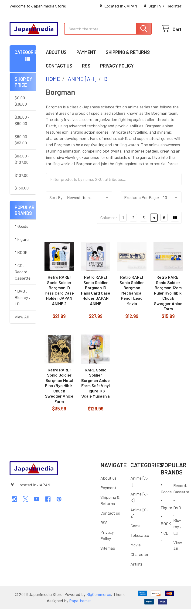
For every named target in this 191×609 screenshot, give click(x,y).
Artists (136, 563)
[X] (25, 499)
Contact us (59, 65)
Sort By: (56, 197)
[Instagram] (14, 499)
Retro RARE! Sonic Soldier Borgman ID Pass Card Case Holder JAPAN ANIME (95, 290)
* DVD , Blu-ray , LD (22, 297)
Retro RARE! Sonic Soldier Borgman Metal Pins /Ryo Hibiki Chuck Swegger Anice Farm (59, 385)
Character (139, 554)
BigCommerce (98, 594)
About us (56, 52)
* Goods (21, 226)
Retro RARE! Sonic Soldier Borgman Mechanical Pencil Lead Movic (131, 290)
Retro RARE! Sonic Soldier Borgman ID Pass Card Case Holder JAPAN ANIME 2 (59, 290)
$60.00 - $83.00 (22, 139)
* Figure (22, 239)
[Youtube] (36, 499)
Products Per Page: (141, 197)
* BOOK (21, 252)
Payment (86, 52)
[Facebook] (48, 499)
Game (135, 525)
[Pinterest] (59, 499)
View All (22, 316)
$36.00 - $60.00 (22, 120)
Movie (135, 544)
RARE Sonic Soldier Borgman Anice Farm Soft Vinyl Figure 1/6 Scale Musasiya (95, 383)
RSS (86, 65)
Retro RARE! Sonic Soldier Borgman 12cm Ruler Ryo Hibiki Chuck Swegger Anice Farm (168, 292)
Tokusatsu (139, 535)
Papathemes (80, 600)
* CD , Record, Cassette (23, 272)
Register (174, 5)
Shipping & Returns (128, 52)
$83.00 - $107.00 (22, 159)
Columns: (108, 217)
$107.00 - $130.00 (22, 181)
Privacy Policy (117, 65)
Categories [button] (25, 52)
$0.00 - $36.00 (21, 101)
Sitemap (107, 548)
